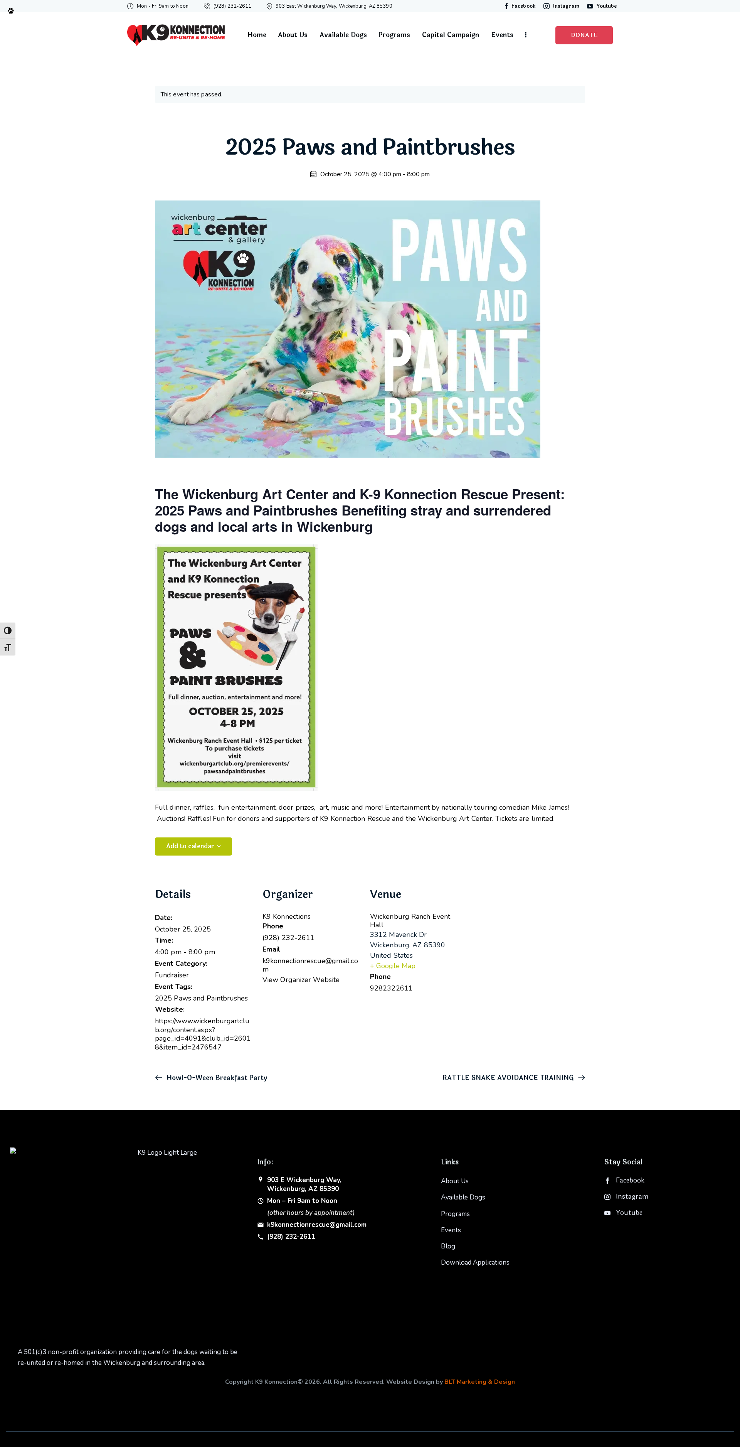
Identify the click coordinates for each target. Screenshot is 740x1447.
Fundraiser (172, 975)
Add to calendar (190, 846)
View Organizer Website (301, 979)
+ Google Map (392, 965)
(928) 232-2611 (291, 1237)
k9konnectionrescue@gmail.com (317, 1225)
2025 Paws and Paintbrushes (201, 998)
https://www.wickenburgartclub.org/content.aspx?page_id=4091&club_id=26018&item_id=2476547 (203, 1034)
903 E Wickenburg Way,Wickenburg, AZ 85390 (304, 1184)
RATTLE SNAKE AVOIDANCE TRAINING (509, 1078)
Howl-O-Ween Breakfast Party (216, 1078)
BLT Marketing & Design (479, 1382)
